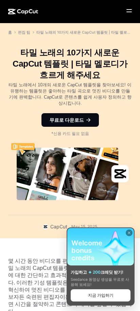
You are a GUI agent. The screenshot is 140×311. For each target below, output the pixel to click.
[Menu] (129, 11)
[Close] (129, 232)
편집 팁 (24, 32)
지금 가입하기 (100, 295)
